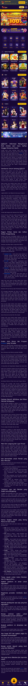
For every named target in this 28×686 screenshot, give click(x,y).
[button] (3, 19)
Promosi (3, 343)
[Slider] (14, 19)
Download (21, 2)
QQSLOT (21, 153)
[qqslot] (4, 7)
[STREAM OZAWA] (24, 20)
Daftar (21, 7)
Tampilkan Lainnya (22, 51)
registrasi (25, 597)
